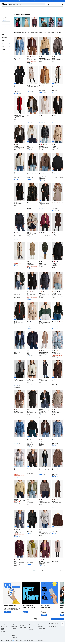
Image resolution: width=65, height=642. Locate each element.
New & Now (13, 8)
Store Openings (14, 637)
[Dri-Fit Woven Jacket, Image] (57, 162)
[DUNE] (46, 144)
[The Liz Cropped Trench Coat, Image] (32, 519)
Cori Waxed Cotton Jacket (31, 118)
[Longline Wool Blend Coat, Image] (57, 548)
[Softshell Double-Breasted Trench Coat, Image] (45, 192)
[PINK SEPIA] (32, 291)
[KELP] (27, 261)
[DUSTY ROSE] (62, 321)
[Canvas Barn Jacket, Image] (32, 369)
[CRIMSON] (41, 144)
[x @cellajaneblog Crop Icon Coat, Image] (45, 162)
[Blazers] (17, 22)
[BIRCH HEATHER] (27, 321)
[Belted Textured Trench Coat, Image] (45, 458)
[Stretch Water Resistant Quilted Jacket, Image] (57, 251)
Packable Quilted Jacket (43, 147)
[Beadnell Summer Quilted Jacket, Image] (32, 340)
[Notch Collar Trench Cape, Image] (32, 222)
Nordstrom (40, 624)
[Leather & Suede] (34, 22)
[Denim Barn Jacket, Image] (19, 46)
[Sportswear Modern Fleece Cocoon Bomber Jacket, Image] (45, 311)
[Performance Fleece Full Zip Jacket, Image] (32, 134)
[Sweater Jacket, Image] (45, 105)
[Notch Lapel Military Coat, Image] (45, 340)
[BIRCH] (41, 291)
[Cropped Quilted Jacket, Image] (57, 340)
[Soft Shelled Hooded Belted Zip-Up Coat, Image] (19, 548)
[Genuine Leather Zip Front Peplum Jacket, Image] (45, 399)
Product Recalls (4, 633)
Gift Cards (3, 631)
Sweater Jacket (42, 118)
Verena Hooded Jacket (18, 351)
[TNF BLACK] (27, 439)
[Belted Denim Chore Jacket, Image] (19, 428)
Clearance (6, 8)
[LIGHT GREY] (43, 350)
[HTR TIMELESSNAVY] (30, 321)
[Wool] (51, 22)
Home (55, 8)
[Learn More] (30, 593)
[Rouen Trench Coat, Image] (45, 369)
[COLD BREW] (14, 409)
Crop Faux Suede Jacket (31, 59)
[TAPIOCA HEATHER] (52, 291)
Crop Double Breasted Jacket (44, 59)
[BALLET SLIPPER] (28, 56)
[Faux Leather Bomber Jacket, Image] (19, 134)
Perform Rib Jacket (17, 532)
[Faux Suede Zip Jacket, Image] (57, 519)
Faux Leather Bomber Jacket (19, 147)
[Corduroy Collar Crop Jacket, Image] (45, 489)
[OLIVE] (27, 115)
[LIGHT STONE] (32, 56)
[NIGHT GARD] (54, 350)
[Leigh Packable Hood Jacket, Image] (45, 222)
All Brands (13, 630)
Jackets (44, 32)
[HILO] (52, 439)
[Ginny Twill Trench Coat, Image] (19, 251)
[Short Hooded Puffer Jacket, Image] (19, 222)
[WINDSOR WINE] (30, 56)
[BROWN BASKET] (39, 499)
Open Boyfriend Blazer (56, 118)
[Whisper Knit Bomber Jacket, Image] (45, 548)
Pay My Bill (31, 627)
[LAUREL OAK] (16, 409)
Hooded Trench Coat (56, 147)
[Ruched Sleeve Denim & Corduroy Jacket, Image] (19, 399)
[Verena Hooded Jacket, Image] (19, 340)
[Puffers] (43, 22)
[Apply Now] (49, 593)
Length (3, 46)
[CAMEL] (39, 350)
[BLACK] (54, 56)
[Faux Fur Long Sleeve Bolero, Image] (57, 311)
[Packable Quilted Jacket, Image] (45, 134)
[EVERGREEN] (43, 144)
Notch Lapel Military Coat (44, 353)
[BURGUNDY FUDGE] (39, 559)
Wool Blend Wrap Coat (18, 203)
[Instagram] (55, 626)
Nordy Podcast (13, 635)
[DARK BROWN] (39, 439)
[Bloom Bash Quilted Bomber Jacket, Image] (19, 458)
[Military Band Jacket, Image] (32, 162)
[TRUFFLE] (52, 499)
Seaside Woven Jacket (56, 412)
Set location (4, 20)
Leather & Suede (50, 32)
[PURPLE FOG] (17, 529)
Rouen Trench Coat (43, 380)
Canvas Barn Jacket (30, 380)
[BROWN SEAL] (28, 291)
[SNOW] (57, 499)
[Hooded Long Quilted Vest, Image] (32, 399)
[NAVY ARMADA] (14, 529)
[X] (51, 626)
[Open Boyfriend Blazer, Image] (57, 105)
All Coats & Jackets (17, 32)
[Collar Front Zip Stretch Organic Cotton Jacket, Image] (19, 369)
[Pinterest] (53, 626)
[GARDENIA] (54, 291)
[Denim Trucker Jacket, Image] (57, 428)
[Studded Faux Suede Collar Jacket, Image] (45, 428)
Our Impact (22, 625)
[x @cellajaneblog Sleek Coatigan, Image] (57, 489)
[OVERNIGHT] (17, 144)
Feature (3, 52)
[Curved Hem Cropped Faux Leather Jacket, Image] (32, 192)
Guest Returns (4, 626)
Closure (3, 58)
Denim (36, 32)
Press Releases (41, 630)
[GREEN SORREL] (27, 499)
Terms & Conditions (19, 640)
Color (3, 31)
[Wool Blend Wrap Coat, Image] (19, 192)
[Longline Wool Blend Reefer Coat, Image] (19, 105)
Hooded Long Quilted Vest (31, 412)
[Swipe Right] (61, 580)
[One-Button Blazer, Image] (57, 369)
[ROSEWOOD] (54, 499)
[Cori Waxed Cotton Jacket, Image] (32, 105)
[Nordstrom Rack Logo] (4, 4)
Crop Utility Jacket (30, 502)
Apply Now (54, 0)
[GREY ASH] (43, 232)
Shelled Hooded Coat (43, 264)
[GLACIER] (54, 232)
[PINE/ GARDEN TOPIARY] (41, 232)
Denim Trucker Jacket (56, 442)
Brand (3, 34)
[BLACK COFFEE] (27, 56)
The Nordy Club (14, 626)
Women (19, 8)
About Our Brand (14, 624)
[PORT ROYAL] (28, 115)
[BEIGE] (16, 232)
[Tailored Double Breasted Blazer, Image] (32, 281)
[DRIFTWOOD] (52, 409)
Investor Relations (41, 628)
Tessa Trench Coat (30, 264)
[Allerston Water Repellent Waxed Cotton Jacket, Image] (19, 311)
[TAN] (39, 56)
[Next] (63, 32)
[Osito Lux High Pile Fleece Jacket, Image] (32, 428)
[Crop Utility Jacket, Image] (32, 489)
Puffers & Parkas (58, 32)
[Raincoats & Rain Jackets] (26, 22)
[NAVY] (57, 261)
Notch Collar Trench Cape (31, 233)
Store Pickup (4, 15)
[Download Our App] (12, 593)
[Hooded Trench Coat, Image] (57, 134)
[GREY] (54, 321)
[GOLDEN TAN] (16, 144)
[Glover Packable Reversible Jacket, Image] (32, 548)
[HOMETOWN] (52, 350)
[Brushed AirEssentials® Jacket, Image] (32, 311)
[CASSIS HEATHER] (28, 321)
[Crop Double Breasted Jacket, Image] (45, 46)
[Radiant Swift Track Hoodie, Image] (32, 458)
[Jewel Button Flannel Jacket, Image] (19, 162)
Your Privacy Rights (9, 640)
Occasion (3, 49)
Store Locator (13, 628)
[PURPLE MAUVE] (30, 291)
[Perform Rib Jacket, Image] (19, 519)
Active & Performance (26, 32)
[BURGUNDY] (17, 232)
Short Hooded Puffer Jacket (19, 235)
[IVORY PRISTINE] (28, 499)
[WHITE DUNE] (28, 439)
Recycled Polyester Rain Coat (57, 59)
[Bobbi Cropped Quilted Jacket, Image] (19, 489)
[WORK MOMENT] (14, 144)
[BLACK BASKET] (41, 499)
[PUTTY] (41, 529)
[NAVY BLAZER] (59, 291)
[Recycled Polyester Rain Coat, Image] (57, 46)
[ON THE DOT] (57, 350)
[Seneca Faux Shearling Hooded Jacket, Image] (57, 458)
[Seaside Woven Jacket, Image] (57, 399)
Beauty (49, 8)
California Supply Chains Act (29, 640)
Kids (29, 8)
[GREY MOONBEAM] (28, 409)
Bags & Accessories (42, 8)
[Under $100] (59, 22)
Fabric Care (4, 55)
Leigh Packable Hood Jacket (44, 235)
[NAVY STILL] (41, 56)
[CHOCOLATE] (52, 232)
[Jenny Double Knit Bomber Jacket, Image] (57, 281)
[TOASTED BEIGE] (54, 115)
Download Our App (7, 611)
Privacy (2, 640)
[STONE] (52, 144)
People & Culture (23, 627)
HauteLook (40, 626)
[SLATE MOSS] (30, 439)
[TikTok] (58, 626)
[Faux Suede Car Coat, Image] (45, 75)
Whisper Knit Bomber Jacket (44, 562)
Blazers (32, 32)
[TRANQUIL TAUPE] (39, 115)
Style (2, 43)
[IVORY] (57, 321)
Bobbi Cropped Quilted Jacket (19, 500)
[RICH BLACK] (54, 409)
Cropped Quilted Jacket (56, 353)
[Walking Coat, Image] (57, 222)
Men (25, 8)
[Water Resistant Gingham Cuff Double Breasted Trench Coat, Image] (45, 519)
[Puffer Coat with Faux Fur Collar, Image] (45, 281)
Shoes (34, 8)
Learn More (25, 612)
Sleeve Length (4, 37)
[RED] (59, 321)
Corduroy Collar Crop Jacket (44, 502)
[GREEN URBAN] (19, 529)
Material (3, 40)
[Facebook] (49, 626)
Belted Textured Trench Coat (44, 469)
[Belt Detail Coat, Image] (57, 75)
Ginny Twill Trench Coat (18, 262)
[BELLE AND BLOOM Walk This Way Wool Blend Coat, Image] (32, 75)
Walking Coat (54, 235)
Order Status (3, 624)
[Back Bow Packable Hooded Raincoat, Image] (57, 192)
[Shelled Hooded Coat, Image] (45, 251)
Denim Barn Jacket (17, 57)
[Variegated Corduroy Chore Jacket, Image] (19, 281)
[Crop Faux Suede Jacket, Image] (32, 46)
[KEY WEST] (54, 439)
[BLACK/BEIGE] (52, 56)
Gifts (60, 8)
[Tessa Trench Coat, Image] (32, 251)
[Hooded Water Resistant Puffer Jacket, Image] (19, 75)
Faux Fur (40, 32)
